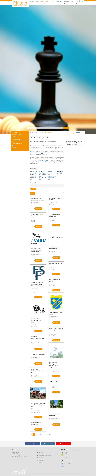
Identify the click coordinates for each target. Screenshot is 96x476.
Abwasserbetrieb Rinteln (70, 466)
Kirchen (14, 145)
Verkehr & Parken (16, 149)
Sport (13, 142)
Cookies (40, 457)
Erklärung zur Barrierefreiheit (44, 455)
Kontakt (40, 462)
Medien (14, 147)
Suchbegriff (33, 183)
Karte (37, 193)
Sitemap (40, 458)
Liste (32, 193)
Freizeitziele (15, 136)
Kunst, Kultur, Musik (17, 143)
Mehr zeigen (38, 208)
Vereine (14, 138)
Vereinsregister (16, 139)
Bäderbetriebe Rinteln (69, 460)
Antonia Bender (43, 160)
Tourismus (15, 132)
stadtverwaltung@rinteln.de (21, 456)
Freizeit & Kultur (44, 1)
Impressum (40, 452)
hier (42, 153)
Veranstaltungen (16, 134)
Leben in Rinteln (33, 1)
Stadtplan (40, 460)
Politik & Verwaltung (56, 1)
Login (63, 193)
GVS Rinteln (67, 463)
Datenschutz (79, 1)
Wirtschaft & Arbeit (69, 1)
